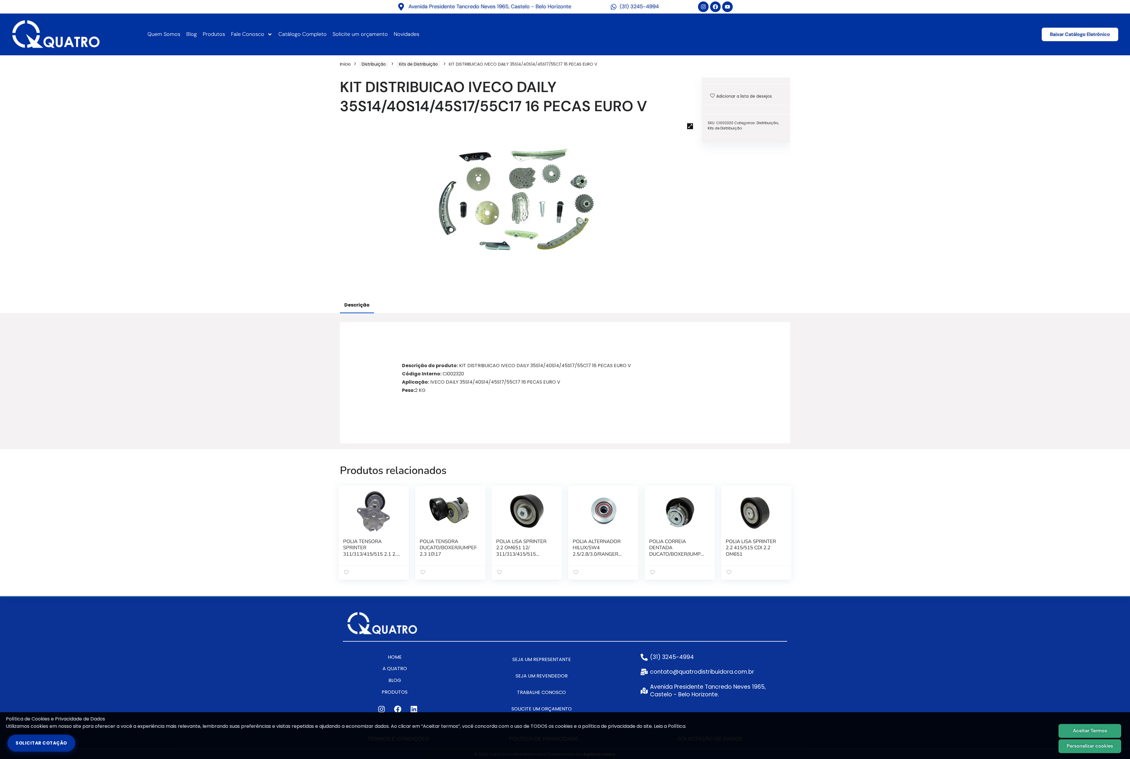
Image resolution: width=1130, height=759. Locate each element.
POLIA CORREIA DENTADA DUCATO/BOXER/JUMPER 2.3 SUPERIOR (678, 551)
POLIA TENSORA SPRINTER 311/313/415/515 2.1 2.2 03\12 (371, 551)
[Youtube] (727, 6)
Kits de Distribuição (418, 64)
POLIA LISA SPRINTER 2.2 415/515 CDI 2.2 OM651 (751, 548)
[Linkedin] (413, 709)
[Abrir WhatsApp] (1115, 744)
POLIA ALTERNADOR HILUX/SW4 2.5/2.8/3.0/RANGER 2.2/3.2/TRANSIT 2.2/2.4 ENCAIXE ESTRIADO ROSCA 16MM (600, 557)
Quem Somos (163, 34)
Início (345, 64)
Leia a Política (669, 726)
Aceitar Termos (1090, 731)
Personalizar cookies (1090, 746)
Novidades (406, 34)
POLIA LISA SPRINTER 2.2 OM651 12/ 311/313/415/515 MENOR (521, 551)
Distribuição (374, 64)
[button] (690, 126)
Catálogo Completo (302, 34)
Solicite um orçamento (360, 34)
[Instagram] (703, 6)
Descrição (357, 305)
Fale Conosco (247, 34)
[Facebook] (715, 6)
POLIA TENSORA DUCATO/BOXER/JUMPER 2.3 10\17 (448, 548)
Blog (191, 34)
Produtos (214, 34)
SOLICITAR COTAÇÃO (41, 743)
